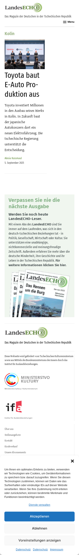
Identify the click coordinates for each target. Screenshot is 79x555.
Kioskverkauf (11, 446)
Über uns (9, 429)
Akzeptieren (39, 516)
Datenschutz (23, 549)
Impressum (56, 549)
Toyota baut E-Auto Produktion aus (22, 84)
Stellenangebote (13, 435)
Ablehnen (39, 528)
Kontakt (9, 440)
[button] (72, 461)
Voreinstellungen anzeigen (39, 540)
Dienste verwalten (39, 504)
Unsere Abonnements (15, 452)
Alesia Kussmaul (13, 158)
